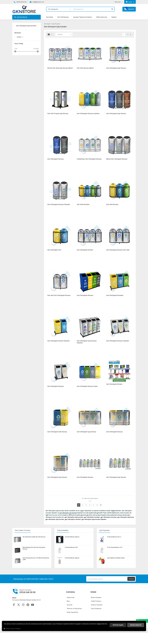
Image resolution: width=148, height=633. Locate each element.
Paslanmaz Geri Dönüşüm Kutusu (89, 159)
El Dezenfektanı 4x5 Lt (114, 537)
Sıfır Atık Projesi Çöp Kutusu (57, 113)
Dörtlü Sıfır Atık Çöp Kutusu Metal (60, 68)
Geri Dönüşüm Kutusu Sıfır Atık (117, 250)
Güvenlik (69, 605)
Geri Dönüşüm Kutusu (55, 159)
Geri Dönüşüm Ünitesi (85, 250)
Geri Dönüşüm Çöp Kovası (86, 432)
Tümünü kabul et (135, 625)
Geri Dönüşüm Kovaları (114, 295)
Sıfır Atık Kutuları (63, 17)
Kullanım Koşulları (96, 605)
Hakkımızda (70, 597)
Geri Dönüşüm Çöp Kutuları (26, 26)
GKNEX (19, 37)
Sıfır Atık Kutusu (112, 204)
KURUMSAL (70, 592)
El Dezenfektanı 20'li (71, 547)
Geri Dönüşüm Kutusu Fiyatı (87, 386)
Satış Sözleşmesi (96, 608)
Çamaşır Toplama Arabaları (82, 17)
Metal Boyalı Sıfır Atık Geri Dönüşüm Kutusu (34, 548)
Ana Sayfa (49, 17)
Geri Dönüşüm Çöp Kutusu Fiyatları (87, 342)
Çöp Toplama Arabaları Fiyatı (116, 558)
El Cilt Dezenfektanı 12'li (114, 547)
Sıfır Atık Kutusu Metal (85, 68)
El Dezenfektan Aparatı (72, 537)
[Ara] (112, 9)
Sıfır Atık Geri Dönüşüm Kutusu (58, 295)
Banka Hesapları (96, 597)
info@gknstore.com (38, 2)
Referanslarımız (101, 17)
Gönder (131, 579)
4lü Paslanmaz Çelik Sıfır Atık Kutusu (34, 537)
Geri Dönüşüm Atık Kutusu (57, 432)
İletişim (113, 17)
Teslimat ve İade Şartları (74, 608)
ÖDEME (93, 592)
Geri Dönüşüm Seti (54, 250)
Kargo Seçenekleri (72, 612)
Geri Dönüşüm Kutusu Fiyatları (88, 113)
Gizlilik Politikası (96, 601)
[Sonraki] (130, 34)
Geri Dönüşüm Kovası (114, 384)
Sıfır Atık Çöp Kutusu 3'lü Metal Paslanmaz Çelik (36, 558)
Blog (68, 601)
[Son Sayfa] (100, 505)
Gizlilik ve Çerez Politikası (13, 628)
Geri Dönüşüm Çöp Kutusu (116, 68)
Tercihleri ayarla (118, 625)
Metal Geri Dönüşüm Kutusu (116, 159)
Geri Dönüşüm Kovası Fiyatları (58, 341)
